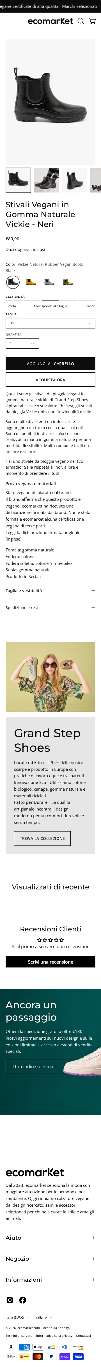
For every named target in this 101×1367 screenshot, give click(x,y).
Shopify (63, 1328)
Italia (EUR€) (15, 1317)
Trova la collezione (42, 838)
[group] (50, 6)
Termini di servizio (19, 1335)
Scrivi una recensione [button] (50, 962)
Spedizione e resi (22, 607)
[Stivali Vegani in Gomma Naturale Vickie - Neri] (18, 180)
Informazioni (24, 1279)
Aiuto (13, 1237)
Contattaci (83, 1335)
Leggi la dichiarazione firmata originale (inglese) (43, 536)
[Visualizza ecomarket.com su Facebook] (23, 1300)
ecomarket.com (28, 1328)
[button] (80, 21)
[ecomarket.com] (51, 20)
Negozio (17, 1258)
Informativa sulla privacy (54, 1335)
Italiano (41, 1317)
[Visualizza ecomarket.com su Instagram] (10, 1300)
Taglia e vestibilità (24, 590)
